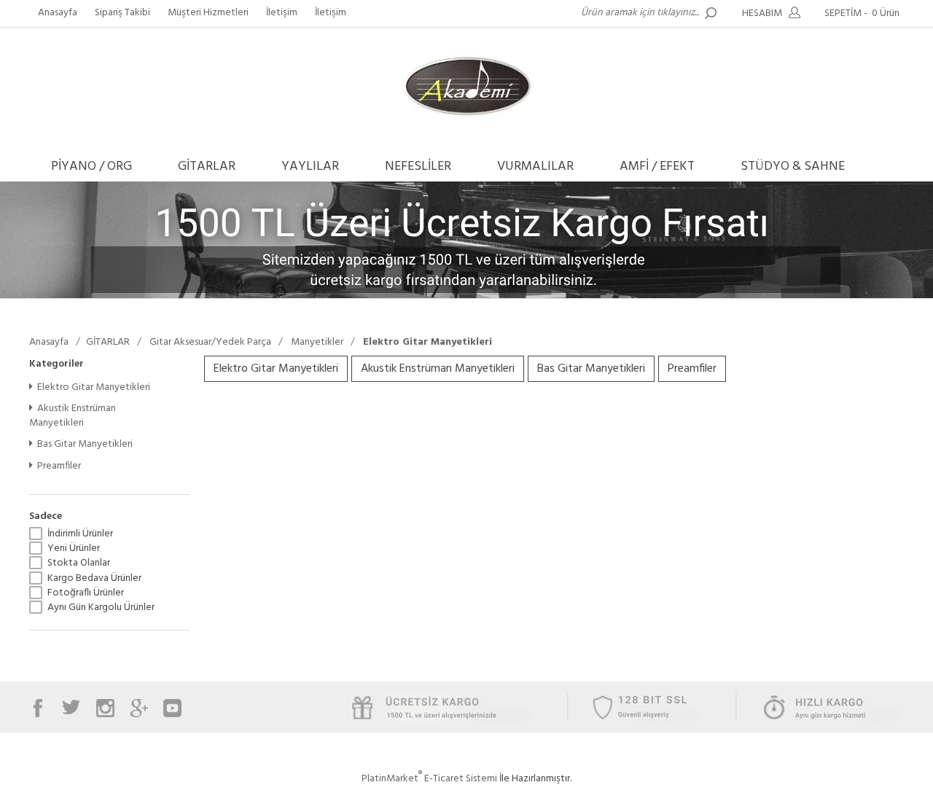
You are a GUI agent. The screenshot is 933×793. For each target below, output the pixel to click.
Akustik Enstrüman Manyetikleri (72, 415)
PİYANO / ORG (91, 166)
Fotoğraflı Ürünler (85, 593)
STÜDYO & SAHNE (793, 166)
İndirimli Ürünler (80, 534)
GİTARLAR (206, 166)
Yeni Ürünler (73, 549)
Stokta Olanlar (78, 563)
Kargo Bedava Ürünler (94, 578)
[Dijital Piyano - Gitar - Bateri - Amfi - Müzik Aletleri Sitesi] (467, 120)
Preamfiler (59, 466)
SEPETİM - (861, 13)
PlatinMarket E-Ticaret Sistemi (429, 778)
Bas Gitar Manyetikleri (85, 444)
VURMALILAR (535, 166)
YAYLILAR (310, 166)
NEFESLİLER (418, 166)
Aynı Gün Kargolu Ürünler (101, 608)
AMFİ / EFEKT (657, 166)
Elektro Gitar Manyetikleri (93, 387)
